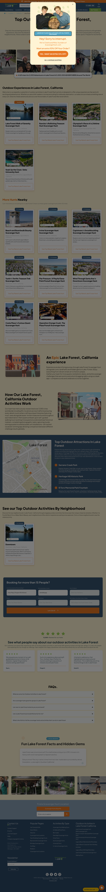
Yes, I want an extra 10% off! (53, 54)
